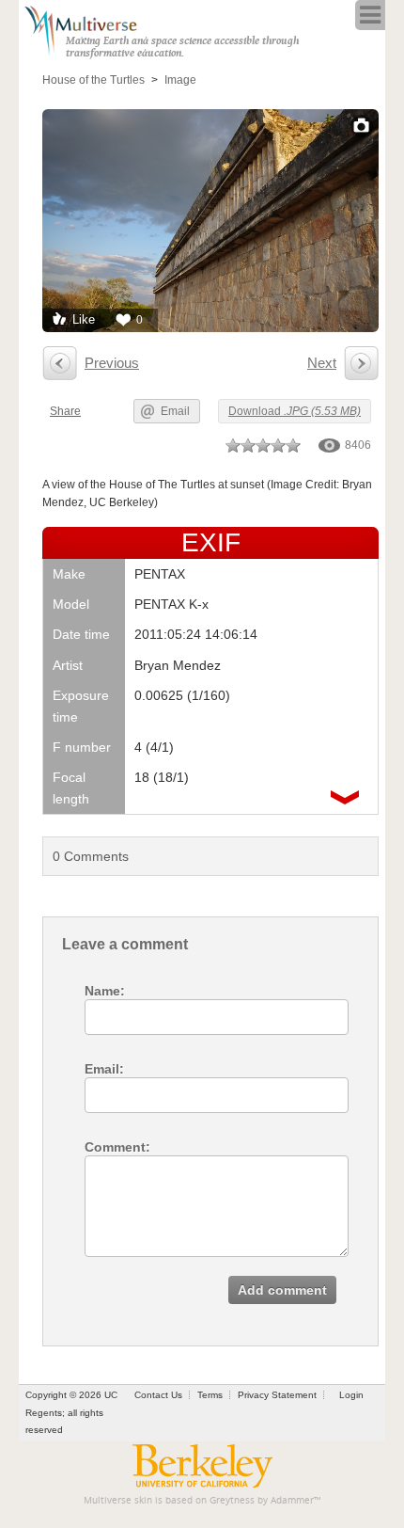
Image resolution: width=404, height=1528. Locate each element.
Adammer (292, 1500)
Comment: (117, 1146)
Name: (105, 990)
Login (351, 1395)
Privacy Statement (277, 1395)
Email (175, 411)
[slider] (263, 445)
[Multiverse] (91, 28)
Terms (210, 1395)
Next (321, 363)
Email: (104, 1068)
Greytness (232, 1500)
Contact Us (158, 1395)
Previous (112, 363)
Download (294, 411)
